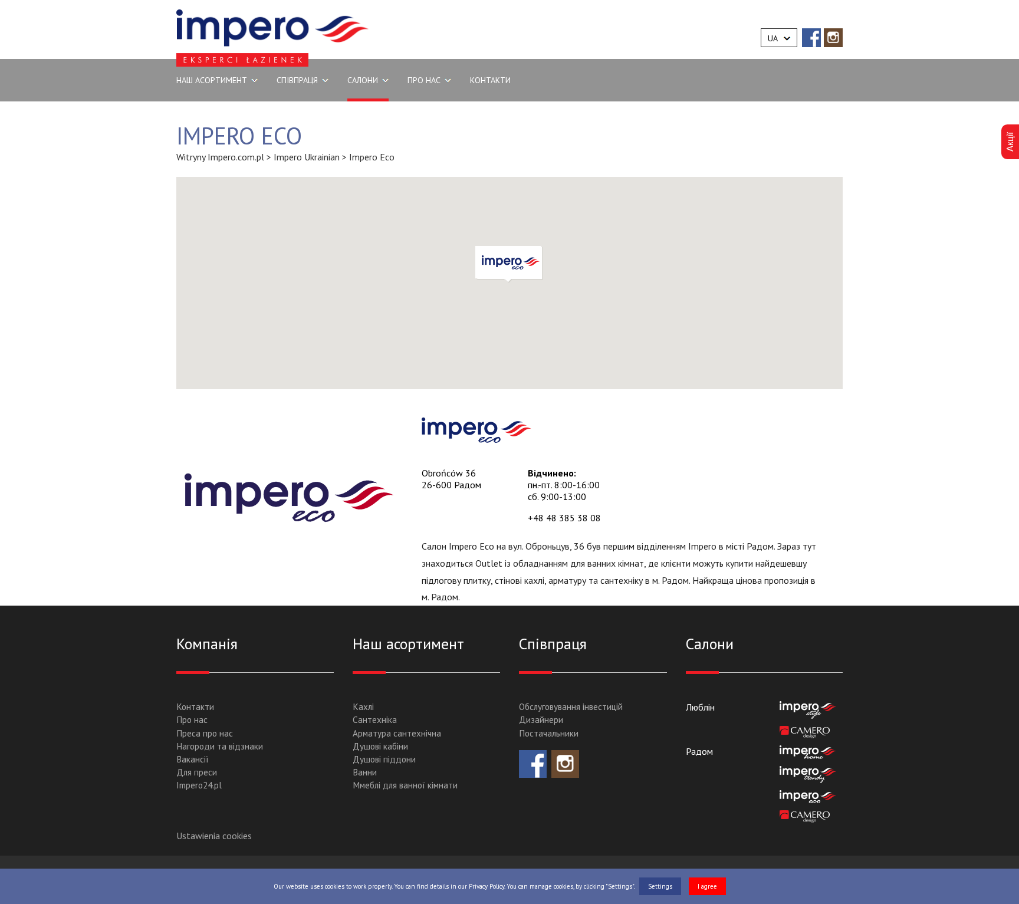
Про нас (192, 719)
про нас (424, 80)
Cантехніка (375, 719)
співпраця (297, 80)
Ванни (365, 772)
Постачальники (548, 733)
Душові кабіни (380, 746)
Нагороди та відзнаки (219, 746)
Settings (660, 886)
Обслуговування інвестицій (571, 706)
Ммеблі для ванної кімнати (405, 785)
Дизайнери (541, 719)
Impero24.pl (199, 785)
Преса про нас (204, 733)
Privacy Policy (486, 886)
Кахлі (363, 706)
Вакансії (192, 759)
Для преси (196, 772)
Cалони (362, 80)
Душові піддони (384, 759)
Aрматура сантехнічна (397, 733)
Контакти (490, 80)
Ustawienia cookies (214, 835)
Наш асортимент (211, 80)
